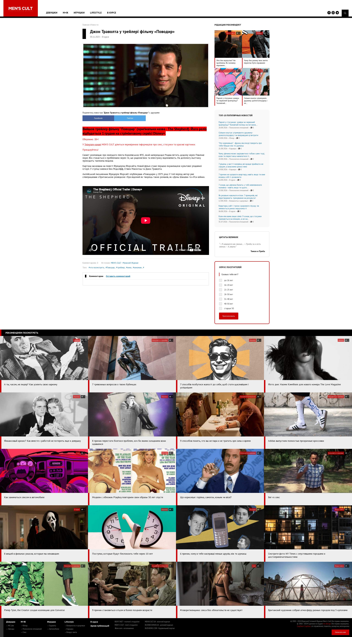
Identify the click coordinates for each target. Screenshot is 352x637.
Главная (85, 24)
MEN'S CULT (126, 625)
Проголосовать (228, 316)
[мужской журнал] (21, 9)
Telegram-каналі (92, 144)
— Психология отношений (31, 629)
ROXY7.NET (127, 621)
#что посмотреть (96, 267)
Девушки (51, 12)
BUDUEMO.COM (160, 628)
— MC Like (10, 625)
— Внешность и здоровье (75, 625)
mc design (327, 624)
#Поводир (110, 267)
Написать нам (340, 632)
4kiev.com (124, 628)
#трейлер (120, 267)
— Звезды (10, 629)
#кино (128, 267)
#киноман (137, 267)
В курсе (111, 12)
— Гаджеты (51, 625)
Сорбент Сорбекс (304, 626)
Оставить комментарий (118, 276)
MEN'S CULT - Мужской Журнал (124, 263)
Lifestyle (96, 12)
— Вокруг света (71, 632)
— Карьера (69, 629)
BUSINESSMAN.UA (159, 625)
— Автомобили (53, 629)
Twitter (130, 118)
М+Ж (65, 12)
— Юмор (24, 625)
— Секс (23, 632)
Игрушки (79, 12)
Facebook (98, 118)
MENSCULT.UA (157, 621)
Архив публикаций (99, 625)
